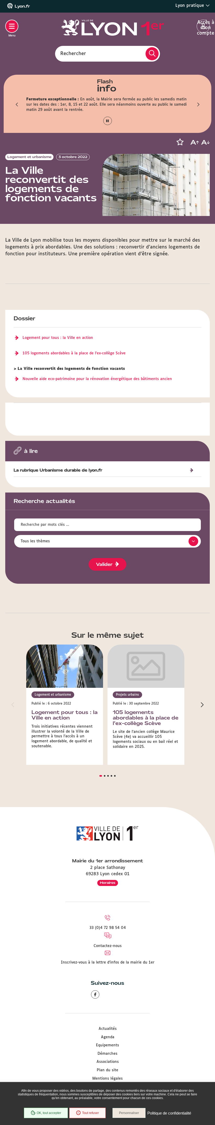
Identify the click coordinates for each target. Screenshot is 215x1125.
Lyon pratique (190, 5)
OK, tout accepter (49, 1113)
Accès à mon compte (203, 26)
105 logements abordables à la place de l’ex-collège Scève (74, 353)
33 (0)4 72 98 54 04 (107, 928)
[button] (17, 105)
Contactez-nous (108, 946)
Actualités (108, 1029)
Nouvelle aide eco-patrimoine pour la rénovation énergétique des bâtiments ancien (97, 379)
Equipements (107, 1045)
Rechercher (73, 53)
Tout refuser (90, 1113)
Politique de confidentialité (169, 1113)
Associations (107, 1062)
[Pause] (107, 121)
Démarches (107, 1054)
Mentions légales (107, 1078)
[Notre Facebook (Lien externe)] (95, 994)
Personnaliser (129, 1113)
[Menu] (11, 26)
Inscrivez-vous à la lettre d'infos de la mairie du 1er (107, 962)
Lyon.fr (22, 6)
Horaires (107, 882)
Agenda (107, 1037)
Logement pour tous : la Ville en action (58, 338)
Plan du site (107, 1070)
